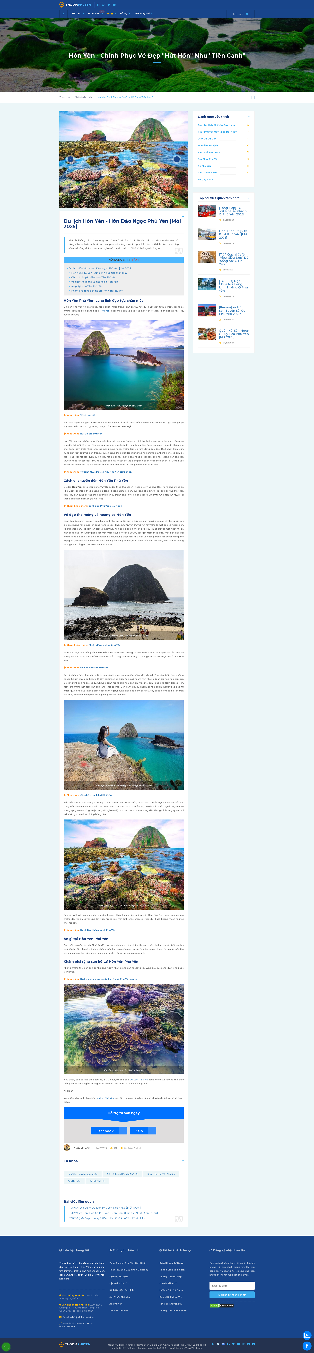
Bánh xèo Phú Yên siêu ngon (105, 506)
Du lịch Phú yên (97, 1181)
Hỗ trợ (124, 13)
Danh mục (96, 12)
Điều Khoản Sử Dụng (171, 1263)
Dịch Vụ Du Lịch (207, 138)
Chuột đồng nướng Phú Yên (104, 645)
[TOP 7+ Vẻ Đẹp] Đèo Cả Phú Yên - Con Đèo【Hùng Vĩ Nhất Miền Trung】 (114, 1213)
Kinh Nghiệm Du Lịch (210, 152)
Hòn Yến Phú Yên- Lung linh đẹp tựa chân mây (99, 272)
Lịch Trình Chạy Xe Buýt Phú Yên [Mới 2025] (233, 234)
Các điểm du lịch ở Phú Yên (96, 795)
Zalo (139, 1131)
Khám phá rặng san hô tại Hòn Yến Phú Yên (97, 290)
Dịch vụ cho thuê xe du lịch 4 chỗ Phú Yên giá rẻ (108, 979)
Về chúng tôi (142, 13)
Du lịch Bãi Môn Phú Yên (94, 667)
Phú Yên (105, 310)
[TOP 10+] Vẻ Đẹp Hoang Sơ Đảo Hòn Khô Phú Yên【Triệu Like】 (108, 1218)
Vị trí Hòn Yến (88, 415)
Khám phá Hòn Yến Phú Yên (161, 1174)
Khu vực (77, 13)
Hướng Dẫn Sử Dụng (171, 1290)
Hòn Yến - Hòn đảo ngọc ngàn (82, 1174)
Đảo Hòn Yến (74, 1181)
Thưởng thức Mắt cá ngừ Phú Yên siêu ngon (106, 471)
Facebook (105, 1131)
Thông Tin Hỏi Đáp (170, 1276)
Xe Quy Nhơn (205, 179)
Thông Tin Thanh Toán (173, 1310)
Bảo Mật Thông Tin (170, 1297)
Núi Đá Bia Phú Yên (91, 433)
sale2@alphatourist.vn (82, 1317)
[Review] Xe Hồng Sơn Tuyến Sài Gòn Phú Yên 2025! (233, 311)
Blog (110, 13)
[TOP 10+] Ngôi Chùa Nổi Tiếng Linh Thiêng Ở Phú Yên (233, 285)
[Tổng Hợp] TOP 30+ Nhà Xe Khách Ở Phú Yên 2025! (233, 211)
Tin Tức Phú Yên (207, 172)
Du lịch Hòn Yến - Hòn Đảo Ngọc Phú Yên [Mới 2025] (100, 268)
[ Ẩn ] (135, 259)
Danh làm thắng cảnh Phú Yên (97, 930)
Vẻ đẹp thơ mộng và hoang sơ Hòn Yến (94, 281)
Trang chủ (64, 97)
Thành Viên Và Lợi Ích (172, 1269)
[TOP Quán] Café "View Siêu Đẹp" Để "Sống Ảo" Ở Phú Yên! (233, 259)
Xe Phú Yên (204, 166)
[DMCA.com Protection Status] (221, 1305)
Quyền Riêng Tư (168, 1283)
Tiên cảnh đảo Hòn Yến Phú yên (122, 1174)
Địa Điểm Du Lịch (83, 97)
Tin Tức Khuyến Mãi (170, 1303)
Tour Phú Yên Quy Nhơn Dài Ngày (217, 131)
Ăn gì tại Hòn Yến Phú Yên (87, 286)
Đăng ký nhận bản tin (233, 1294)
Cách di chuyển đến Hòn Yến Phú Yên (93, 277)
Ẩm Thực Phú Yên (208, 159)
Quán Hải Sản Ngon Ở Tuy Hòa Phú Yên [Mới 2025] (234, 334)
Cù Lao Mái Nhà (139, 1079)
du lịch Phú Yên (105, 1098)
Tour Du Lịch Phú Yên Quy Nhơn (216, 125)
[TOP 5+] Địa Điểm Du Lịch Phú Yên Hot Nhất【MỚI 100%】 (105, 1207)
